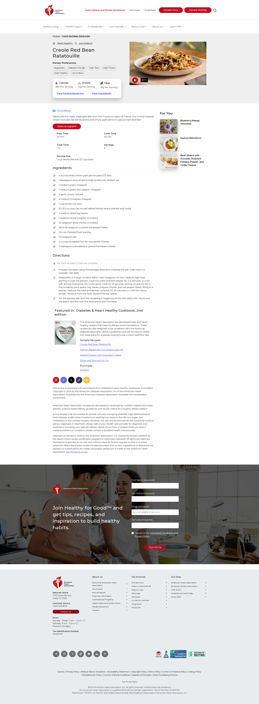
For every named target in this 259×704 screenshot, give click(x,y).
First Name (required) (143, 480)
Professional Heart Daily (182, 593)
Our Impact (97, 589)
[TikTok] (80, 654)
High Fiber (94, 68)
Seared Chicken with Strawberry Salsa (100, 355)
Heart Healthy (65, 43)
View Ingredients (101, 93)
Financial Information (101, 596)
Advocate (136, 593)
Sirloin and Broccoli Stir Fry (94, 360)
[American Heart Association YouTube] (88, 654)
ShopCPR (136, 607)
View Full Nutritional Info (70, 93)
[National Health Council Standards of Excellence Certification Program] (158, 654)
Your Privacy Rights (129, 682)
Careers (95, 610)
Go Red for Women (140, 600)
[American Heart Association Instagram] (64, 654)
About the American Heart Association (104, 584)
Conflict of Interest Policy (174, 672)
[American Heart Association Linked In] (96, 654)
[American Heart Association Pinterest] (104, 654)
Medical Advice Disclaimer (93, 672)
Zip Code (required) (142, 520)
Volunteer (136, 597)
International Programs (102, 599)
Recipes (56, 36)
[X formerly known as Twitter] (72, 654)
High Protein (109, 68)
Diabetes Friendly (77, 68)
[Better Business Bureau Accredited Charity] (166, 654)
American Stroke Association (184, 586)
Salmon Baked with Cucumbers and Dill (101, 349)
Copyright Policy (139, 672)
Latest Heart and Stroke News (106, 603)
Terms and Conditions (161, 533)
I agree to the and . (156, 535)
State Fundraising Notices (165, 675)
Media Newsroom (100, 607)
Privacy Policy (142, 536)
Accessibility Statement (118, 672)
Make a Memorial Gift (141, 586)
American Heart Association (184, 583)
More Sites (176, 597)
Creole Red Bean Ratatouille (76, 36)
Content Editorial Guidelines (117, 675)
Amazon (84, 370)
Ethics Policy (155, 672)
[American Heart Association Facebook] (56, 654)
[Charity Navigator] (178, 654)
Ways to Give (137, 590)
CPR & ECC (176, 590)
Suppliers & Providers (141, 675)
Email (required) (140, 506)
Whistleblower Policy (92, 675)
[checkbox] (54, 175)
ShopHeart (137, 604)
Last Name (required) (143, 493)
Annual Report (98, 592)
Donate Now (138, 583)
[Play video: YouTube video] (135, 80)
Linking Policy (194, 672)
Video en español (69, 126)
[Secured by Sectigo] (197, 654)
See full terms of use (76, 452)
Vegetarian (59, 68)
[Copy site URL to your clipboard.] (79, 380)
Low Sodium (85, 43)
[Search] (215, 10)
